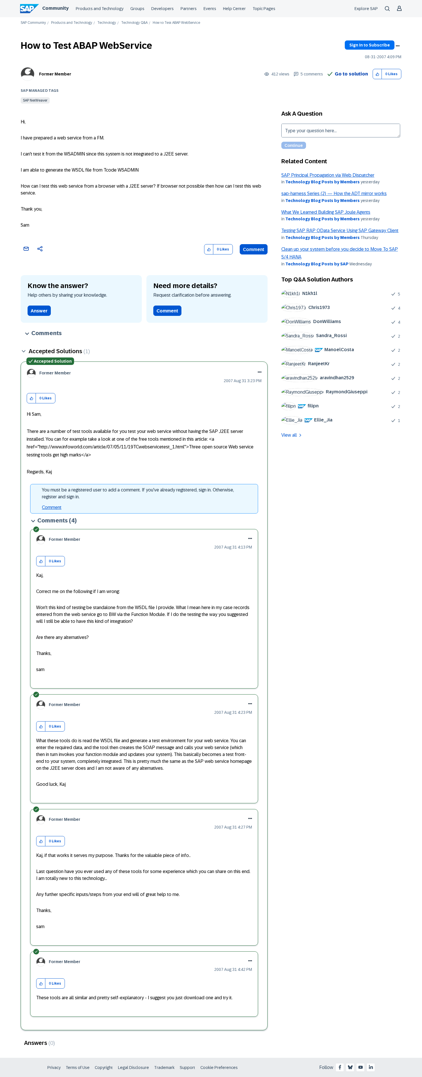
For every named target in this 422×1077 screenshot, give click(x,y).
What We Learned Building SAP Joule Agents (325, 212)
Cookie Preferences (219, 1067)
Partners (189, 8)
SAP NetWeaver (35, 100)
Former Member (55, 74)
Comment (253, 249)
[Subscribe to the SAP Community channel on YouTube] (360, 1067)
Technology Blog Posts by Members (322, 182)
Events (210, 8)
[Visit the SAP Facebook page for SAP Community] (340, 1067)
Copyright (104, 1067)
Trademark (164, 1067)
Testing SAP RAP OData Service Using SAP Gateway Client (339, 230)
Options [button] (397, 46)
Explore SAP (366, 8)
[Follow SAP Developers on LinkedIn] (371, 1067)
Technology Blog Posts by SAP (317, 264)
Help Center (234, 8)
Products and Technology (99, 8)
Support (187, 1067)
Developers (162, 8)
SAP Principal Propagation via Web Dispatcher (327, 175)
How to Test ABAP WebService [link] (176, 23)
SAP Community (33, 23)
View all (289, 435)
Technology (106, 23)
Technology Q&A (134, 23)
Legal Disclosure (133, 1067)
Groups (137, 8)
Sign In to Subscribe (369, 45)
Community (55, 8)
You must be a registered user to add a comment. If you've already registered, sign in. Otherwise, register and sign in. (138, 493)
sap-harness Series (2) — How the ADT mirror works (334, 193)
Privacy (54, 1067)
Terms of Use (78, 1067)
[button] (377, 74)
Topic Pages (264, 8)
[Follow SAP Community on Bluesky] (350, 1067)
